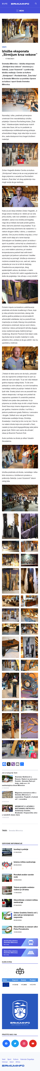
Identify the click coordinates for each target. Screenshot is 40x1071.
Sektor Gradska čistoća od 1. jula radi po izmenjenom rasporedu (26, 915)
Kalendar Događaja (27, 1059)
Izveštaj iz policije (21, 849)
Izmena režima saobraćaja (24, 862)
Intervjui (5, 1062)
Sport (9, 1059)
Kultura (15, 1059)
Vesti (4, 47)
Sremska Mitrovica (16, 830)
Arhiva (18, 1062)
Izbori (12, 1062)
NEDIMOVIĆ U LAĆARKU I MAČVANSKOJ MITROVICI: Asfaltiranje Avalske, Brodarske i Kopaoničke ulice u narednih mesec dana (19, 810)
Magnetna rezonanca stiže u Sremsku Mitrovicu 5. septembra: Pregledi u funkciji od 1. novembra (26, 796)
